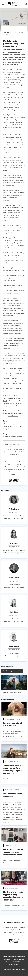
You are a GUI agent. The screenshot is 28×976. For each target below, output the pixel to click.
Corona (10, 429)
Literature (6, 426)
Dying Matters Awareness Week (12, 75)
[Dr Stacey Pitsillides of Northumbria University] (14, 682)
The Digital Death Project (15, 413)
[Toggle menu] (2, 4)
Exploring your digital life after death (12, 724)
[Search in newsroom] (26, 4)
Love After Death (13, 416)
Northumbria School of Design (12, 343)
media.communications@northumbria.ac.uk (14, 518)
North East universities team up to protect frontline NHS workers (13, 852)
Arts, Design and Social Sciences (12, 437)
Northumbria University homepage (14, 969)
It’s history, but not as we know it (12, 795)
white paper (13, 368)
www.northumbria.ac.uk (14, 457)
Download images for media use (12, 671)
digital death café (8, 240)
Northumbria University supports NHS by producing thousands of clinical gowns (13, 896)
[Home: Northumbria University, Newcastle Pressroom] (13, 4)
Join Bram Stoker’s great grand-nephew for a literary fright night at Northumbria (13, 769)
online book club (14, 193)
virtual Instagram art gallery (12, 270)
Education (6, 424)
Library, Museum (14, 424)
